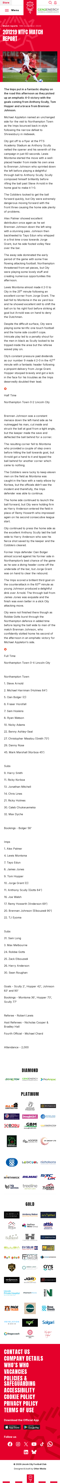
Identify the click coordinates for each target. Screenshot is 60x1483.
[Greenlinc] (12, 1141)
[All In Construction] (12, 1106)
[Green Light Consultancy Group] (30, 1268)
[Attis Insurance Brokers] (48, 1225)
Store (6, 2)
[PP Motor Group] (30, 1308)
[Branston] (12, 1079)
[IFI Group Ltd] (48, 1141)
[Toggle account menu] (56, 2)
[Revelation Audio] (12, 1322)
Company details (23, 1358)
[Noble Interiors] (48, 1293)
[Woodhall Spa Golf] (30, 1334)
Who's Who (16, 1365)
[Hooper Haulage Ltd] (30, 1141)
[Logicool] (30, 1162)
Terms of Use (19, 1410)
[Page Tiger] (12, 1308)
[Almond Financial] (30, 1106)
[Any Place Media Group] (30, 1226)
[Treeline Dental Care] (30, 1187)
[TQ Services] (12, 1186)
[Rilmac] (30, 1176)
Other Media (40, 1468)
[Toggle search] (50, 2)
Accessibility (19, 1390)
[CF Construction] (48, 1237)
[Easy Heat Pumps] (12, 1126)
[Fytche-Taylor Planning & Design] (30, 1257)
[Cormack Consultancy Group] (12, 1116)
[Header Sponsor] (48, 10)
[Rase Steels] (48, 1308)
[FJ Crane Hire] (48, 1248)
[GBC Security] (12, 1267)
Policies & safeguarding (20, 1381)
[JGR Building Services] (30, 1280)
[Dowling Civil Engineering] (48, 1116)
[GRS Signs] (48, 1267)
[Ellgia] (12, 1248)
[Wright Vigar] (48, 1334)
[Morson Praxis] (30, 1293)
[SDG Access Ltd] (30, 1323)
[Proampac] (48, 1079)
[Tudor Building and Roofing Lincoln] (48, 1186)
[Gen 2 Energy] (30, 1079)
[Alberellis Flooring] (12, 1214)
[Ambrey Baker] (30, 1215)
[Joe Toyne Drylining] (48, 1280)
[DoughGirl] (30, 1116)
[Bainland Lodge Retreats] (12, 1237)
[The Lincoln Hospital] (12, 1293)
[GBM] (30, 1125)
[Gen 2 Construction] (48, 1126)
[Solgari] (48, 1322)
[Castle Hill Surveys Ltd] (30, 1237)
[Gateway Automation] (48, 1257)
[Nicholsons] (48, 1162)
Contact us (17, 1352)
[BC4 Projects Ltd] (48, 1106)
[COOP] (12, 1162)
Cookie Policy (19, 1397)
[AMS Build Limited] (12, 1225)
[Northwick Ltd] (12, 1177)
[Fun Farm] (12, 1257)
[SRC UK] (48, 1176)
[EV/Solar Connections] (30, 1248)
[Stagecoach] (12, 1334)
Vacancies (15, 1371)
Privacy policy (21, 1403)
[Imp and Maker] (12, 1280)
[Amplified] (48, 1215)
